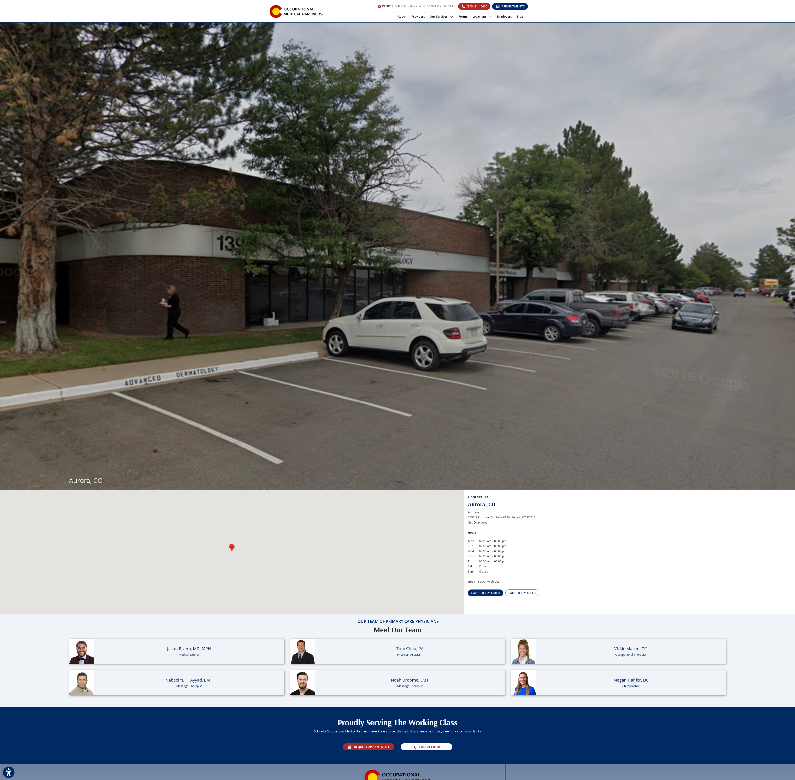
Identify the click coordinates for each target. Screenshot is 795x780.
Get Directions (477, 522)
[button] (232, 548)
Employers (504, 16)
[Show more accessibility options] (9, 772)
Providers (418, 16)
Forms (463, 16)
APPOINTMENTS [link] (512, 6)
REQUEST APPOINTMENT (371, 747)
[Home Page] (296, 11)
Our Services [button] (440, 16)
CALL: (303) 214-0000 (485, 593)
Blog (520, 16)
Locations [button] (480, 16)
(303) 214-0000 (476, 6)
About (402, 16)
